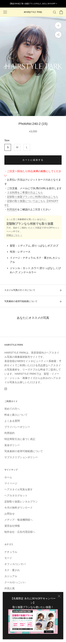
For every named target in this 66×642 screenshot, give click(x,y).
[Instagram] (5, 388)
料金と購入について (15, 414)
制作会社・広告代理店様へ (19, 531)
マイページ (10, 483)
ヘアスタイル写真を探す (18, 489)
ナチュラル (10, 551)
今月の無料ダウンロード (18, 507)
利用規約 (12, 209)
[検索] (54, 12)
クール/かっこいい (15, 582)
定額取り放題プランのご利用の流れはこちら (32, 196)
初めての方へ (12, 408)
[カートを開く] (61, 12)
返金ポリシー (12, 445)
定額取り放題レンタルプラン (21, 501)
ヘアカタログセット (15, 495)
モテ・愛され (12, 570)
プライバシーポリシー (17, 426)
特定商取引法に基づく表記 (19, 439)
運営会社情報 (12, 525)
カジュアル (10, 576)
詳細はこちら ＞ (14, 235)
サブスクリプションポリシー (21, 457)
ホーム (8, 477)
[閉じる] (59, 596)
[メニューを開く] (5, 12)
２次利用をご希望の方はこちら (25, 192)
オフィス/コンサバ (15, 564)
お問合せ (9, 513)
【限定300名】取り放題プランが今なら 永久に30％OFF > (33, 4)
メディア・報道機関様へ (18, 519)
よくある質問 (12, 420)
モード (8, 558)
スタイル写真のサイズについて (19, 290)
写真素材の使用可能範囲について (20, 301)
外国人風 (9, 588)
